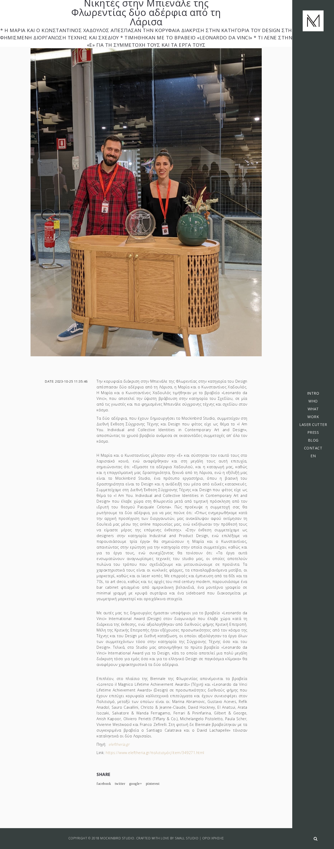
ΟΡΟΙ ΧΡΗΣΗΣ (213, 838)
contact (313, 447)
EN (313, 455)
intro (313, 393)
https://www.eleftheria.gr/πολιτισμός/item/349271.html (155, 752)
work (313, 416)
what (313, 408)
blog (313, 440)
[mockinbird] (313, 20)
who (313, 401)
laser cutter (313, 424)
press (313, 432)
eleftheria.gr (119, 744)
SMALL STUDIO (186, 838)
